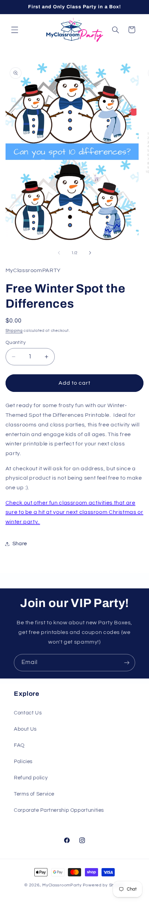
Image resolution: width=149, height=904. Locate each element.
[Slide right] (90, 253)
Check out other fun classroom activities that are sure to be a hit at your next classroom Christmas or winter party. (74, 512)
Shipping (14, 331)
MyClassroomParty (62, 885)
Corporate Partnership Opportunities (59, 810)
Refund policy (30, 777)
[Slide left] (59, 253)
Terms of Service (34, 794)
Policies (23, 761)
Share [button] (19, 543)
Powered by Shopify (104, 885)
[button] (15, 30)
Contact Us (28, 712)
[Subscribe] (127, 662)
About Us (25, 729)
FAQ (19, 745)
